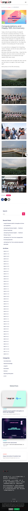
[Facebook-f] (11, 501)
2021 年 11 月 (6, 351)
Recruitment (6, 368)
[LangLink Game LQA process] (14, 428)
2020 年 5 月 (6, 354)
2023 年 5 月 (6, 308)
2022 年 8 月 (6, 331)
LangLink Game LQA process (10, 442)
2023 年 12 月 (6, 291)
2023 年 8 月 (6, 301)
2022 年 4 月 (6, 339)
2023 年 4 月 (6, 311)
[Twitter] (14, 501)
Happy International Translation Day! (12, 456)
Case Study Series (7, 361)
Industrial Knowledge (8, 363)
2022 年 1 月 (6, 346)
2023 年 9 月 (6, 298)
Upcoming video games (8, 373)
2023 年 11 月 (6, 293)
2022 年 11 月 (6, 323)
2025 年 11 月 (6, 253)
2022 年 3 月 (6, 341)
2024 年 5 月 (6, 278)
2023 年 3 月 (6, 313)
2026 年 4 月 (6, 251)
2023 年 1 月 (6, 318)
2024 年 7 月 (6, 273)
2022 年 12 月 (6, 321)
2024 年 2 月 (6, 286)
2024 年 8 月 (6, 271)
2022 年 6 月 (6, 336)
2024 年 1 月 (6, 288)
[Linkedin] (16, 501)
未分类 (5, 376)
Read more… (18, 414)
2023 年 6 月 (6, 306)
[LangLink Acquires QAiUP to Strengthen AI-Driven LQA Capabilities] (14, 398)
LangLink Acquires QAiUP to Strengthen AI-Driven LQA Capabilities (13, 411)
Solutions (5, 371)
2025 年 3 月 (6, 263)
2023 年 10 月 (6, 296)
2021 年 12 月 (6, 349)
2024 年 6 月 (6, 276)
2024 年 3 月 (6, 283)
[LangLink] (6, 2)
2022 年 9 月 (6, 328)
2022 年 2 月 (6, 344)
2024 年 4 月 (6, 281)
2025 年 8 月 (6, 258)
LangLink (8, 195)
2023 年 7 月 (6, 303)
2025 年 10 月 (6, 256)
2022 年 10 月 (6, 326)
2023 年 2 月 (6, 316)
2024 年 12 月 (6, 266)
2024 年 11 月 (6, 268)
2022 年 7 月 (6, 334)
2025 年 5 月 (6, 261)
